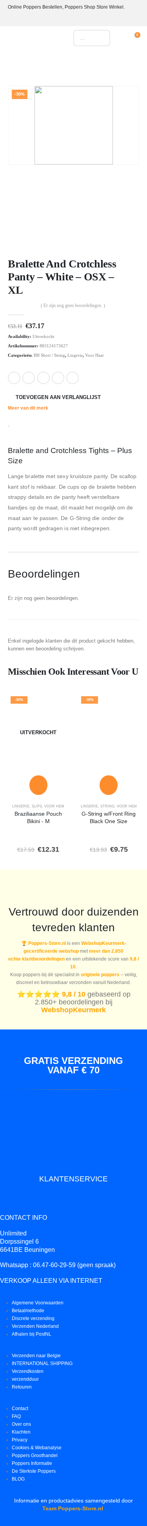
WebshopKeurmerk (73, 1010)
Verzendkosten (28, 1371)
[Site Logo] (42, 40)
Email (72, 378)
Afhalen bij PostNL (31, 1333)
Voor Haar (94, 355)
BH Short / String (49, 355)
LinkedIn (43, 378)
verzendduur (25, 1379)
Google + (58, 378)
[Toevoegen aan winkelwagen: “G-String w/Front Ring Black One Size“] (109, 785)
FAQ (16, 1416)
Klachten (21, 1431)
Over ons (21, 1424)
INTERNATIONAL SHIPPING (42, 1363)
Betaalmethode (28, 1310)
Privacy (19, 1439)
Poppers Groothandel (35, 1455)
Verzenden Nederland (35, 1326)
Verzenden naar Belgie (36, 1355)
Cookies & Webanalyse (37, 1447)
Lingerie (75, 355)
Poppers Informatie (32, 1463)
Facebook (14, 378)
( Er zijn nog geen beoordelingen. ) (73, 305)
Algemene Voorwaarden (38, 1302)
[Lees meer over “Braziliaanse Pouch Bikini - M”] (38, 785)
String (107, 806)
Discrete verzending (33, 1318)
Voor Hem (54, 806)
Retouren (22, 1386)
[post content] (38, 732)
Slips (37, 806)
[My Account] (124, 38)
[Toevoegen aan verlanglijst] (57, 704)
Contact (20, 1408)
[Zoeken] (100, 38)
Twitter (28, 378)
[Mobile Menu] (13, 40)
